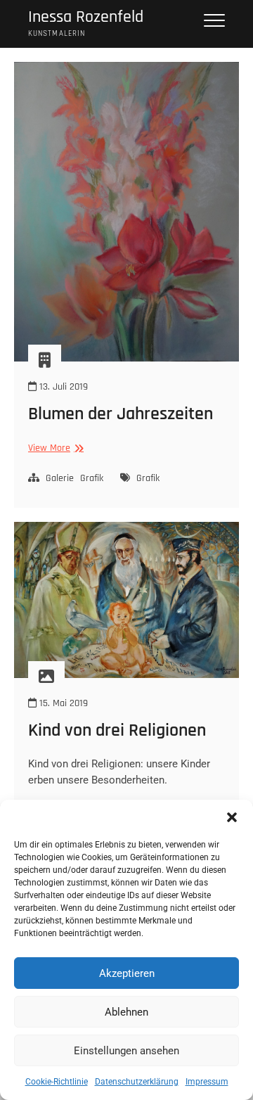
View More (54, 448)
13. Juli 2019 (62, 386)
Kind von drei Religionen (117, 730)
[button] (232, 817)
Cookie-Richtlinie (56, 1082)
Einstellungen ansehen (126, 1050)
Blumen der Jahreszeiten (120, 414)
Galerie (60, 478)
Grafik (91, 478)
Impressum (207, 1082)
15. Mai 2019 (62, 703)
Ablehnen (126, 1012)
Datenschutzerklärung (137, 1082)
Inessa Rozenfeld (85, 17)
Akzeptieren (127, 973)
